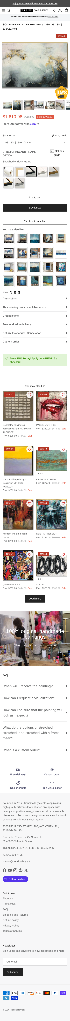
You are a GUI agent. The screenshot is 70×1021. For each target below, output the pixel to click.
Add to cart (35, 197)
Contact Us (9, 904)
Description (9, 298)
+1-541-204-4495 (13, 854)
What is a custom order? (21, 750)
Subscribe (13, 972)
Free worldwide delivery (17, 324)
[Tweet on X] (11, 292)
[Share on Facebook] (15, 292)
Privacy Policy (11, 925)
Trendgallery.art (17, 1010)
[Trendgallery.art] (35, 10)
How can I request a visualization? (29, 698)
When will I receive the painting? (28, 686)
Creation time (11, 315)
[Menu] (3, 10)
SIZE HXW (9, 135)
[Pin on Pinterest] (19, 292)
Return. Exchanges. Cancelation (22, 333)
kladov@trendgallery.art (16, 861)
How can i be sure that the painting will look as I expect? (32, 712)
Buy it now (35, 207)
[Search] (9, 10)
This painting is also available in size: (25, 307)
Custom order (11, 341)
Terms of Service (12, 931)
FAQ (5, 909)
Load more (35, 598)
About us (8, 898)
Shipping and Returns (15, 914)
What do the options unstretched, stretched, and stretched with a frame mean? (31, 733)
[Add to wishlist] (29, 394)
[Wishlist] (54, 10)
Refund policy (11, 920)
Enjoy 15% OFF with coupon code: (31, 3)
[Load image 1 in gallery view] (35, 65)
